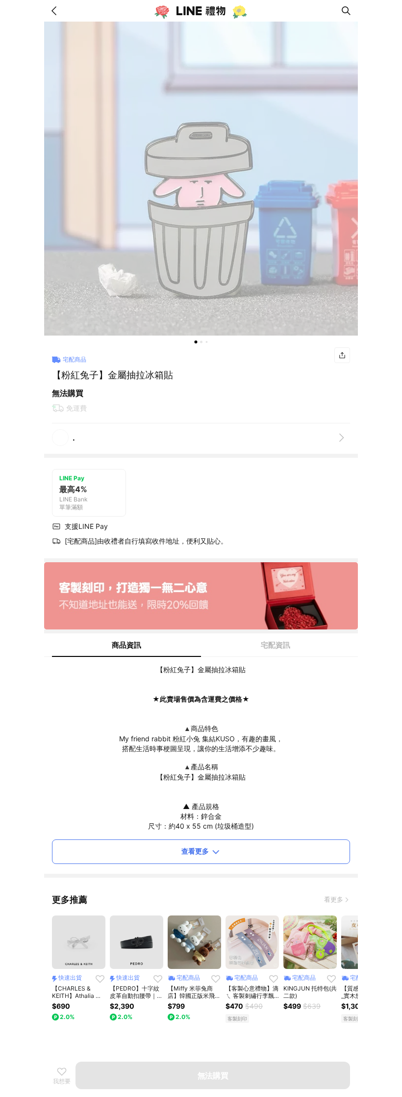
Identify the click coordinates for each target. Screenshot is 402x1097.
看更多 (333, 899)
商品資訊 (126, 645)
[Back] (56, 11)
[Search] (346, 11)
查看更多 (195, 851)
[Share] (342, 355)
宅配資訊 (275, 645)
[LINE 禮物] (201, 11)
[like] (100, 978)
